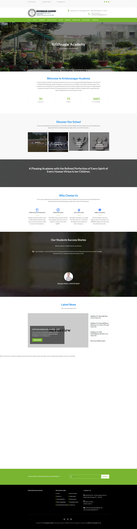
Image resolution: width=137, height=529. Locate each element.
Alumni (61, 20)
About (35, 20)
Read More (37, 340)
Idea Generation (79, 212)
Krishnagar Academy (48, 523)
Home (29, 20)
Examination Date (73, 502)
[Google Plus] (108, 1)
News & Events (47, 1)
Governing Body (60, 499)
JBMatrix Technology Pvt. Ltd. (94, 523)
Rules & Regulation (61, 502)
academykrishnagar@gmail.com (99, 14)
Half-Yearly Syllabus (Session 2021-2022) (46, 329)
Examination (61, 1)
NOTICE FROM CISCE (97, 341)
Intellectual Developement (37, 212)
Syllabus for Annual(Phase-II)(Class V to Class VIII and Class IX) (99, 325)
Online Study (72, 496)
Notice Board (31, 1)
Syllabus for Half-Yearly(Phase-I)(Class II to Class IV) (99, 333)
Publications (76, 20)
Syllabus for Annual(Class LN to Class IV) (99, 317)
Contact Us (72, 505)
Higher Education (100, 212)
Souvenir (67, 20)
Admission (42, 20)
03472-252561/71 (96, 13)
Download (95, 20)
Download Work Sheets (62, 505)
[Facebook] (104, 1)
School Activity (52, 20)
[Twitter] (106, 1)
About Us (58, 496)
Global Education (58, 212)
